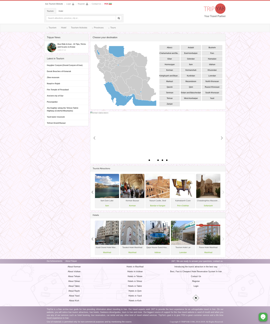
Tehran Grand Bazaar (56, 123)
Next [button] (92, 191)
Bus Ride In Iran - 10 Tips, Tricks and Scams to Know (72, 47)
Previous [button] (223, 191)
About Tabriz (74, 286)
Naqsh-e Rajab (53, 83)
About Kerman (74, 266)
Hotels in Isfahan (135, 271)
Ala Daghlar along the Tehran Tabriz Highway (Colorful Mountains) (62, 109)
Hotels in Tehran (135, 276)
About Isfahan (74, 271)
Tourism (50, 11)
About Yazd (74, 296)
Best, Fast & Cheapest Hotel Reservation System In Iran (196, 271)
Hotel (61, 11)
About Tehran (74, 276)
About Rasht (74, 291)
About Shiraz (74, 281)
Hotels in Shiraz (135, 281)
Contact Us (96, 4)
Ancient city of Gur (55, 96)
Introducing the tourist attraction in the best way (196, 266)
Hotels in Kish (135, 300)
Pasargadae (52, 102)
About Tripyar (71, 261)
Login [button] (68, 4)
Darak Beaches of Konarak (59, 71)
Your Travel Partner (215, 16)
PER (106, 4)
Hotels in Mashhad (135, 266)
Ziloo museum (53, 77)
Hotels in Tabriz (135, 286)
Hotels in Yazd (135, 296)
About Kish (74, 300)
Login (196, 286)
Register (81, 4)
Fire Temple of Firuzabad (58, 90)
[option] (208, 191)
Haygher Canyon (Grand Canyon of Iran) (64, 65)
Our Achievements (54, 261)
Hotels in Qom (135, 291)
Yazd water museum (56, 117)
